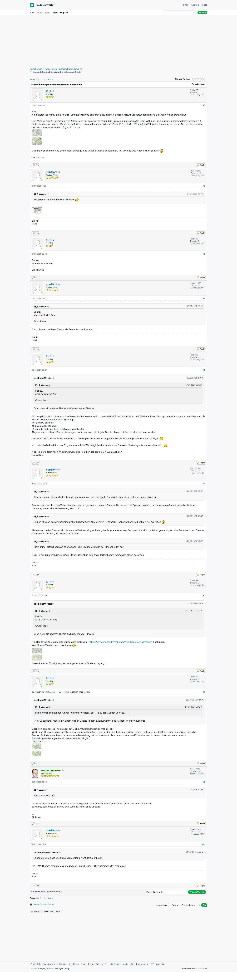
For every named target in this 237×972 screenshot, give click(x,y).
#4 (204, 298)
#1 (204, 105)
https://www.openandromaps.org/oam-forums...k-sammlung (120, 642)
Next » (50, 79)
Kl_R (49, 91)
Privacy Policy (87, 964)
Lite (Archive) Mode (119, 964)
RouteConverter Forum (40, 69)
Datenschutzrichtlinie (69, 964)
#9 (204, 782)
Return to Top (102, 964)
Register (64, 12)
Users (54, 69)
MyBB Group (64, 968)
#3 (204, 254)
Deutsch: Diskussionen (69, 69)
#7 (204, 596)
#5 (204, 370)
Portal (185, 5)
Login (55, 12)
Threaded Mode (199, 84)
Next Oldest (39, 891)
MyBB (42, 968)
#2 (204, 186)
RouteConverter (45, 4)
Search (195, 5)
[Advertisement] (118, 39)
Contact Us (36, 964)
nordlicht (51, 172)
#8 (204, 692)
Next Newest (53, 891)
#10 (203, 844)
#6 (204, 483)
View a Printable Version (44, 904)
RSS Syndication (158, 964)
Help (204, 5)
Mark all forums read (139, 964)
